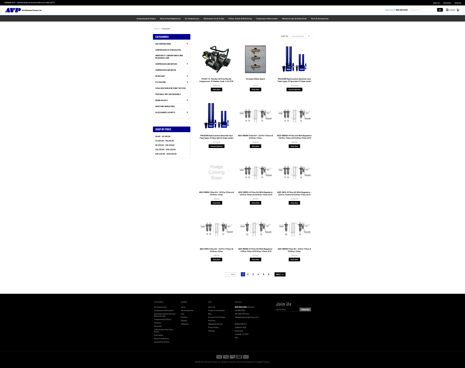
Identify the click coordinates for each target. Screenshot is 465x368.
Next (278, 274)
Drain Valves (161, 100)
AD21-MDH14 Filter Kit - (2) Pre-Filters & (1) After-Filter (216, 193)
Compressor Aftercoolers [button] (267, 18)
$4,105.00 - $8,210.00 (164, 140)
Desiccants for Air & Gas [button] (214, 18)
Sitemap (211, 331)
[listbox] (301, 36)
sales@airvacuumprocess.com (246, 317)
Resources (447, 3)
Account (452, 10)
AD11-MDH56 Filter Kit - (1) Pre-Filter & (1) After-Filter (294, 250)
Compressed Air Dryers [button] (146, 18)
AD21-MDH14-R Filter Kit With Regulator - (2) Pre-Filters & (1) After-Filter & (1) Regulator (255, 194)
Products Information (216, 310)
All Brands (185, 324)
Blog (209, 314)
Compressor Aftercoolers (168, 50)
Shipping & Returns (215, 324)
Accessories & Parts (165, 112)
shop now (216, 89)
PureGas (184, 317)
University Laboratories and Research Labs (169, 56)
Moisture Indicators (165, 106)
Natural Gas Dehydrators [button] (170, 18)
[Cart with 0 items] (458, 10)
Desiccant (160, 76)
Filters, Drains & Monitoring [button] (240, 18)
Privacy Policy (213, 327)
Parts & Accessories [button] (319, 18)
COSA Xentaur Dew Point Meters (170, 88)
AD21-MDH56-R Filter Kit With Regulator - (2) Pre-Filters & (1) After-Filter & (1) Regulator (294, 137)
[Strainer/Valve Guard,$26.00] (255, 59)
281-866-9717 (242, 314)
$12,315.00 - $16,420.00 (165, 149)
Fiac (182, 314)
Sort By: (285, 36)
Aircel (183, 307)
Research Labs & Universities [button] (294, 18)
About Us (436, 3)
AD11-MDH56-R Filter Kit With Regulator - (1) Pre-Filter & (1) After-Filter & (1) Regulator (255, 251)
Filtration (160, 82)
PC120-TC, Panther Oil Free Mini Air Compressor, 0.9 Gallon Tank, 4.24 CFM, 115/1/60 (216, 81)
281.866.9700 (240, 310)
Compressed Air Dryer (165, 70)
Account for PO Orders (216, 317)
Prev (232, 274)
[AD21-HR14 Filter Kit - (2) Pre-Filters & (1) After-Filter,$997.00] (216, 229)
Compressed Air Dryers (166, 64)
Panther (184, 320)
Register (458, 3)
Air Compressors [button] (192, 18)
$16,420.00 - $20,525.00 (166, 154)
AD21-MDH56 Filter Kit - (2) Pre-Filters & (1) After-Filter (255, 136)
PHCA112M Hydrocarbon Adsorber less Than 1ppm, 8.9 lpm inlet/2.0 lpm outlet (216, 136)
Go (440, 9)
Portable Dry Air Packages (168, 94)
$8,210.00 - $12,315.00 (164, 145)
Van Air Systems (187, 310)
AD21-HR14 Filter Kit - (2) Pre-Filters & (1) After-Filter (216, 250)
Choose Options (294, 89)
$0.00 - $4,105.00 (162, 136)
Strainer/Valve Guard (255, 79)
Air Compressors (163, 44)
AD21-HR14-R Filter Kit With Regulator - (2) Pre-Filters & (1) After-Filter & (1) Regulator (294, 194)
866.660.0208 (402, 9)
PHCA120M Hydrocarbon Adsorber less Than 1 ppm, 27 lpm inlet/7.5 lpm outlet (294, 80)
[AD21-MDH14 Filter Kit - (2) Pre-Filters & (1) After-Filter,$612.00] (216, 172)
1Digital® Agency (263, 362)
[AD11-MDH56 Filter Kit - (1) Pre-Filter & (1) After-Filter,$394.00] (294, 229)
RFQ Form (211, 320)
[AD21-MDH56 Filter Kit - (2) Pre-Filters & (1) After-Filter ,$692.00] (255, 116)
